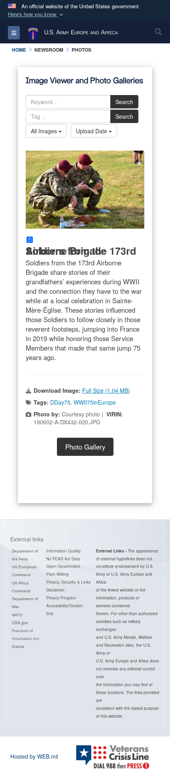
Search (124, 102)
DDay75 (60, 402)
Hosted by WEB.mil (34, 756)
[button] (36, 14)
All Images (45, 131)
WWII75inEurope (95, 402)
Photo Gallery (85, 447)
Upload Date (92, 131)
